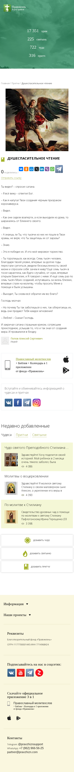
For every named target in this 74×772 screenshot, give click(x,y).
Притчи (22, 435)
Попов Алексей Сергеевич (27, 338)
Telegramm (27, 403)
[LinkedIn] (42, 169)
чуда (37, 47)
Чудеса (6, 435)
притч (37, 55)
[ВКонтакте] (21, 169)
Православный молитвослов (33, 359)
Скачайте (14, 693)
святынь (37, 39)
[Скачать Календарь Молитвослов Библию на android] (66, 370)
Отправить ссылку (11, 177)
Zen (39, 673)
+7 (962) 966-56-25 (31, 748)
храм (37, 31)
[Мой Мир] (31, 169)
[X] (36, 169)
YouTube (21, 673)
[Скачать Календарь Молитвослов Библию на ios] (66, 361)
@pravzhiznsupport (30, 744)
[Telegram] (59, 169)
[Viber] (47, 169)
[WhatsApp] (52, 169)
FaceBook (18, 403)
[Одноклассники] (26, 169)
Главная (5, 83)
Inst (37, 403)
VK (8, 403)
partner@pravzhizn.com (22, 752)
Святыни (39, 435)
